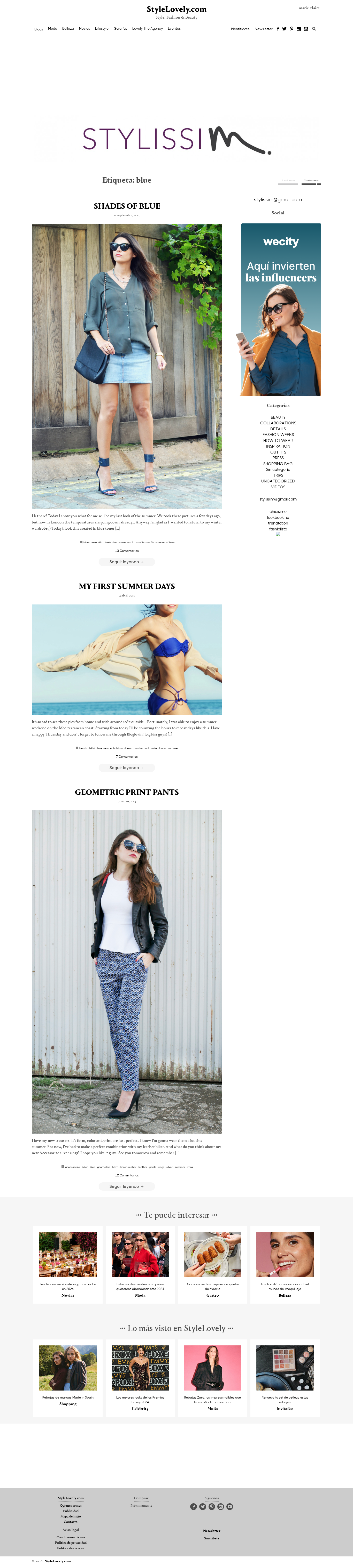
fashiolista (278, 528)
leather (143, 1167)
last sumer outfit (123, 542)
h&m (115, 1167)
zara (190, 1167)
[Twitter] (284, 29)
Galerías (120, 28)
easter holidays (113, 748)
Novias (84, 28)
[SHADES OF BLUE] (127, 366)
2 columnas (311, 180)
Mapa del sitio (70, 1516)
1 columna (288, 180)
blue (86, 542)
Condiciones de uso (71, 1537)
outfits (150, 542)
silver (169, 1167)
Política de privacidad (71, 1543)
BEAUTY (278, 417)
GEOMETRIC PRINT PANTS (127, 793)
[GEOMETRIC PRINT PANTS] (127, 972)
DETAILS (278, 428)
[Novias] (68, 1276)
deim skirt (97, 542)
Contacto (71, 1522)
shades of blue (165, 542)
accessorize (72, 1167)
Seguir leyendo (125, 561)
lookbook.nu (278, 517)
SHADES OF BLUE (127, 207)
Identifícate (240, 29)
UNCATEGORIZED (278, 480)
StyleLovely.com (176, 9)
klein (128, 748)
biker (85, 1167)
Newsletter (264, 29)
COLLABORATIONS (278, 422)
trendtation (278, 523)
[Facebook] (278, 29)
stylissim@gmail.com (278, 199)
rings (161, 1167)
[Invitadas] (285, 1389)
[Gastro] (213, 1276)
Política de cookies (70, 1548)
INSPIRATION (278, 446)
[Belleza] (285, 1276)
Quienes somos (71, 1506)
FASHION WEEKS (278, 434)
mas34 (140, 542)
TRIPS (278, 475)
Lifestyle (102, 28)
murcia (137, 748)
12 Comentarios (127, 1175)
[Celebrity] (140, 1389)
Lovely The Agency (147, 28)
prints (152, 1167)
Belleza (68, 28)
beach (83, 748)
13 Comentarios (127, 550)
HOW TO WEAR (278, 440)
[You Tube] (306, 29)
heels (108, 542)
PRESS (278, 457)
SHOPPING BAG (278, 463)
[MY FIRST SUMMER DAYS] (127, 659)
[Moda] (140, 1276)
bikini (92, 748)
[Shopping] (68, 1389)
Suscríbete (211, 1538)
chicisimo (278, 511)
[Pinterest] (291, 29)
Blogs (38, 29)
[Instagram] (298, 29)
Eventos (174, 28)
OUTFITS (278, 452)
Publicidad (71, 1511)
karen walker (128, 1167)
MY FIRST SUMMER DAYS (127, 587)
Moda (52, 28)
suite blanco (158, 748)
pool (146, 748)
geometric (103, 1167)
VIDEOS (278, 486)
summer (173, 748)
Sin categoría (278, 469)
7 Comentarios (127, 756)
